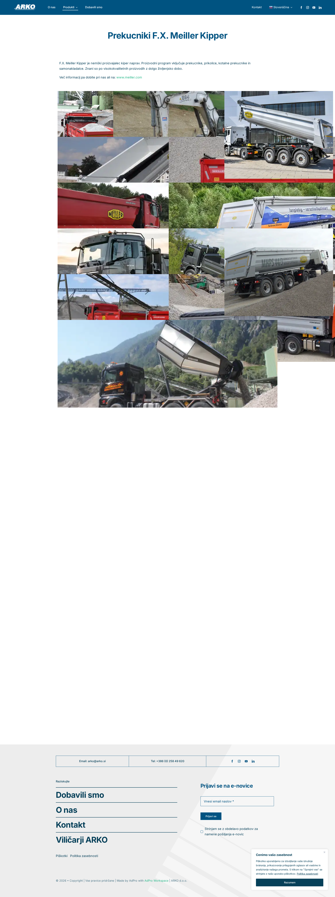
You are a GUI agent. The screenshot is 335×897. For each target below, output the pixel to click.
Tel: (153, 761)
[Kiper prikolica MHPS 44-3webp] (278, 272)
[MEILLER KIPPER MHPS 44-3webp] (278, 135)
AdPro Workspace (156, 880)
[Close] (324, 852)
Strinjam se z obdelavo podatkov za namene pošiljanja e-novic (231, 831)
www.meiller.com (129, 77)
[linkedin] (320, 7)
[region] (289, 869)
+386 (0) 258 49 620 (170, 761)
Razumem (289, 882)
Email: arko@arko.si (92, 761)
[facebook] (301, 7)
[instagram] (307, 7)
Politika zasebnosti (307, 873)
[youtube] (313, 7)
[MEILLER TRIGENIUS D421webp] (167, 730)
